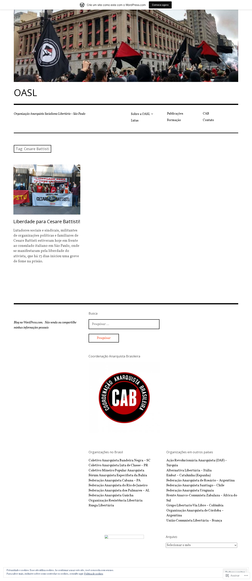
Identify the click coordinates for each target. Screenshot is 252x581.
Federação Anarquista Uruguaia (190, 490)
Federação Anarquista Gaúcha (111, 495)
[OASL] (126, 46)
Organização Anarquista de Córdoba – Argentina (195, 513)
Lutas (134, 120)
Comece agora (160, 4)
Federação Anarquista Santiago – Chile (195, 485)
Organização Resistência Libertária (116, 500)
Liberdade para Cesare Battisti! (46, 221)
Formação (174, 120)
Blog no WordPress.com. (28, 322)
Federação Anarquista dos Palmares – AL (119, 490)
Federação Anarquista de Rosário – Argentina (200, 480)
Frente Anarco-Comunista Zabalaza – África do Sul (201, 498)
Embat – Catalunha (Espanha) (188, 475)
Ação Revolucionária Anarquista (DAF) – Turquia (196, 463)
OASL (25, 92)
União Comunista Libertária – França (194, 520)
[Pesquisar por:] (124, 324)
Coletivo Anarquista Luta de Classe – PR (118, 465)
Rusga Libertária (101, 505)
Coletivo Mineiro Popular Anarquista (116, 470)
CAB (206, 114)
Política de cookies (93, 573)
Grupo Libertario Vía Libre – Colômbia (194, 505)
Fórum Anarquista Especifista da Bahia (118, 475)
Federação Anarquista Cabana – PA (115, 480)
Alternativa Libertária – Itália (189, 470)
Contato (208, 120)
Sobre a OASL (140, 114)
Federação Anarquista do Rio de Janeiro (118, 485)
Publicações (175, 114)
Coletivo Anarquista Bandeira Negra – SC (119, 460)
